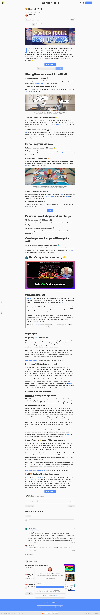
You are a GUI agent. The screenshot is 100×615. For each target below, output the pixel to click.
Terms (15, 613)
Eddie (68, 196)
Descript (43, 191)
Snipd (70, 383)
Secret (29, 298)
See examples (29, 91)
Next (70, 506)
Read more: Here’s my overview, (35, 470)
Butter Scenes (47, 228)
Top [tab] (27, 561)
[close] (63, 568)
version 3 (41, 477)
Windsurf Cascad (50, 245)
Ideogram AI (60, 113)
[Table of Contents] (1, 307)
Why (61, 194)
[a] (50, 274)
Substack (86, 613)
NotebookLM (49, 86)
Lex (48, 130)
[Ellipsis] (74, 528)
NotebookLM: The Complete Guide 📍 (37, 565)
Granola (67, 434)
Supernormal (41, 430)
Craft (45, 158)
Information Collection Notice (50, 591)
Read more (58, 124)
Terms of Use (56, 590)
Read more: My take (31, 360)
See (66, 137)
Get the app (55, 613)
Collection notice (20, 613)
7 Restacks (42, 496)
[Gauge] (72, 24)
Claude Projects (49, 117)
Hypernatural (50, 196)
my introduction (30, 479)
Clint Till (30, 545)
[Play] (33, 24)
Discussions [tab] (35, 561)
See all (28, 593)
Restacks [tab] (34, 516)
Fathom (47, 220)
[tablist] (31, 516)
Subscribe (88, 3)
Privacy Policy (60, 591)
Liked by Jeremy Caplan (34, 530)
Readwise (64, 379)
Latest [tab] (30, 561)
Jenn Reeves (31, 528)
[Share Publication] (83, 3)
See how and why (40, 83)
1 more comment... (29, 554)
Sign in (96, 3)
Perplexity (42, 78)
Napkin (40, 201)
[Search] (80, 3)
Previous (30, 506)
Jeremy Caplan (32, 14)
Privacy (11, 613)
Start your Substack (47, 613)
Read (26, 206)
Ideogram (49, 148)
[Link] (23, 74)
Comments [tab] (28, 516)
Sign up (36, 325)
